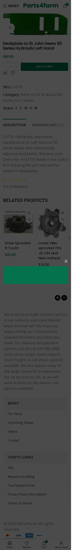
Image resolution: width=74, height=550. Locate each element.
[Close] (66, 261)
